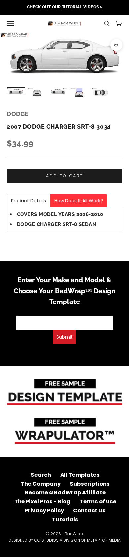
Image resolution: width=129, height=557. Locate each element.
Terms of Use (98, 501)
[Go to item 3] (58, 91)
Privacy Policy (44, 510)
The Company (41, 483)
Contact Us (89, 510)
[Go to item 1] (16, 91)
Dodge (18, 113)
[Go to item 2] (37, 92)
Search (41, 475)
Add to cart (64, 176)
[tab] (28, 200)
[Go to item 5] (100, 92)
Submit (64, 337)
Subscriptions (90, 483)
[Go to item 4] (79, 93)
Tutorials (65, 519)
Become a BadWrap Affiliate (65, 492)
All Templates (80, 475)
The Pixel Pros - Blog (42, 501)
